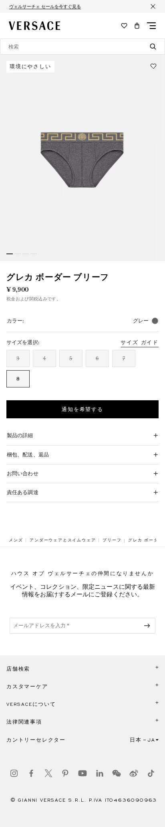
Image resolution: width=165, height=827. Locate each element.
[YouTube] (82, 773)
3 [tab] (25, 254)
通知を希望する (82, 409)
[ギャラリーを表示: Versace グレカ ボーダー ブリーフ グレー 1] (82, 158)
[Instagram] (14, 773)
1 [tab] (9, 254)
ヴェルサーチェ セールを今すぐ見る (45, 6)
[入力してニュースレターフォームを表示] (148, 625)
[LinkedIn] (100, 773)
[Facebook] (31, 773)
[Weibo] (134, 773)
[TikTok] (151, 773)
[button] (137, 25)
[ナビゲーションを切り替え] (151, 25)
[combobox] (82, 46)
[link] (16, 540)
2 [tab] (17, 254)
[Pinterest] (65, 773)
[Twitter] (48, 773)
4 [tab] (33, 254)
